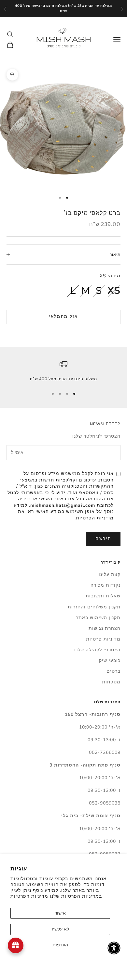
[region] (63, 371)
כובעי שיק (109, 660)
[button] (113, 948)
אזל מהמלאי (63, 316)
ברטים (113, 671)
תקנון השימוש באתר (98, 618)
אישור (60, 913)
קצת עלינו (109, 574)
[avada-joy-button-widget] (15, 945)
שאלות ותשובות (103, 596)
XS (113, 290)
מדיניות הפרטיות (29, 896)
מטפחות (111, 682)
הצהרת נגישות (104, 628)
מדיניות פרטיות (103, 639)
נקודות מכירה (105, 585)
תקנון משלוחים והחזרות (94, 607)
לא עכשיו (60, 929)
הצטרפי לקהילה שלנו (97, 650)
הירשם (103, 539)
